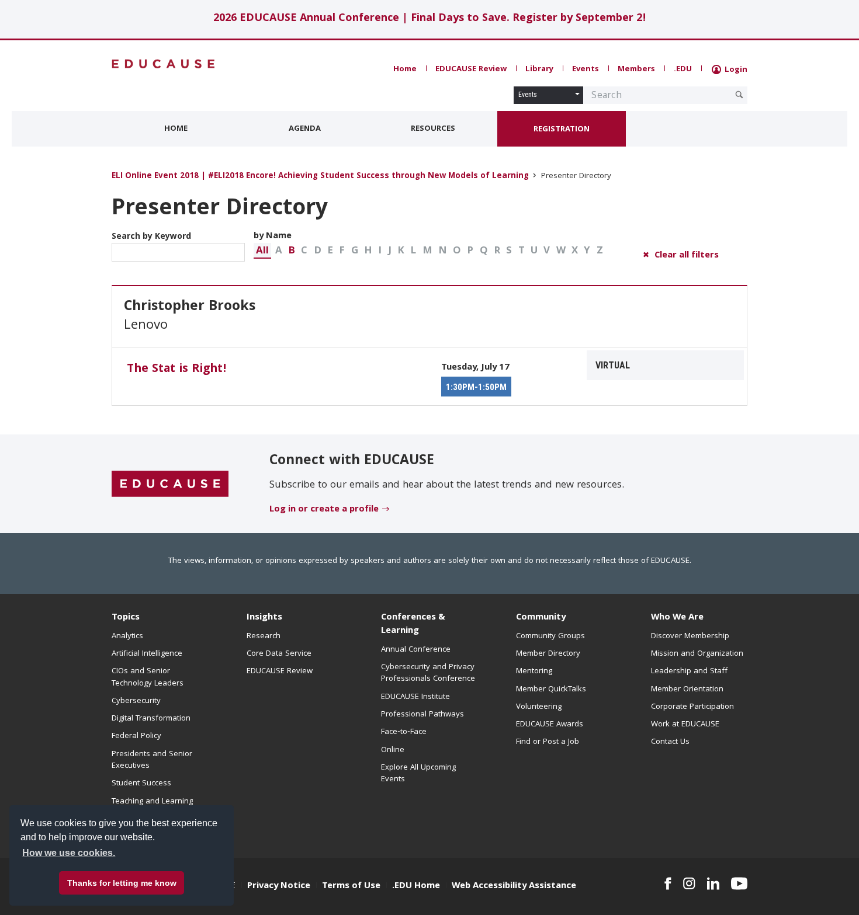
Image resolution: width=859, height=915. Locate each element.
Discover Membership (690, 636)
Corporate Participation (692, 707)
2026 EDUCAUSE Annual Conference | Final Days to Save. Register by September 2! (429, 19)
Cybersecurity (136, 701)
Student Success (141, 783)
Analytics (127, 636)
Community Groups (550, 636)
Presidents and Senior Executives (152, 760)
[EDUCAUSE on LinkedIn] (713, 883)
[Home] (164, 64)
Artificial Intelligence (147, 654)
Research (263, 636)
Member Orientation (687, 689)
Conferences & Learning (413, 624)
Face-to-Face (404, 732)
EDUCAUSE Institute (415, 697)
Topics (126, 617)
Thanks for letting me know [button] (121, 883)
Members (636, 69)
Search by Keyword (151, 237)
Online (392, 750)
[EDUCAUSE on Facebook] (667, 883)
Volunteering (539, 707)
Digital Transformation (151, 718)
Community (541, 617)
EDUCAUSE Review (471, 69)
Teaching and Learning (152, 801)
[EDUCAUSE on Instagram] (689, 883)
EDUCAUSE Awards (549, 724)
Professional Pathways (422, 714)
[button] (262, 251)
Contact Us (670, 742)
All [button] (262, 251)
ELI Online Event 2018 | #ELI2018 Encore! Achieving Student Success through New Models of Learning (320, 176)
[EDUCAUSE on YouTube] (739, 883)
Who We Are (677, 617)
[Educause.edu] (170, 484)
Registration (562, 129)
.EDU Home (416, 886)
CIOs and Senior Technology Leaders (147, 677)
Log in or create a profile (324, 509)
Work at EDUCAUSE (685, 724)
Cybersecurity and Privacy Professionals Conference (428, 673)
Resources (433, 129)
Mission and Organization (697, 654)
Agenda (305, 129)
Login (734, 70)
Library (539, 69)
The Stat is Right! (177, 370)
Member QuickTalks (551, 689)
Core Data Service (279, 654)
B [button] (291, 251)
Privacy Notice (278, 886)
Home (405, 69)
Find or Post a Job (547, 742)
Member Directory (548, 654)
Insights (264, 617)
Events (585, 69)
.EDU (683, 69)
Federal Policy (136, 736)
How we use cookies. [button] (68, 853)
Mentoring (534, 671)
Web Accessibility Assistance (514, 886)
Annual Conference (416, 649)
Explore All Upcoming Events (418, 773)
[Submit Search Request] (739, 94)
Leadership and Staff (689, 671)
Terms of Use (351, 886)
